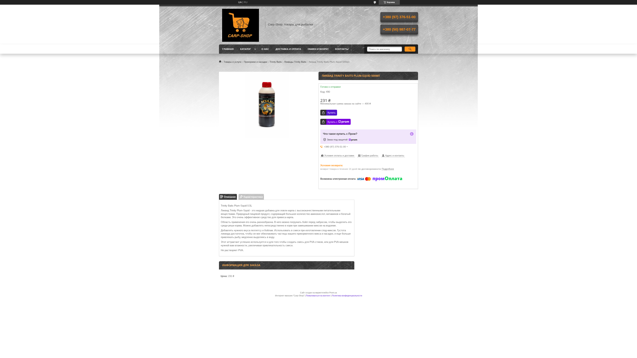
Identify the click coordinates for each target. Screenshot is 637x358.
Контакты (342, 49)
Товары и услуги (232, 61)
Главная (228, 49)
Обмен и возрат (318, 49)
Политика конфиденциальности (347, 296)
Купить (332, 112)
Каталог (245, 49)
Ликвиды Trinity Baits (295, 61)
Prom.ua (333, 293)
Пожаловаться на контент (318, 296)
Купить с (333, 121)
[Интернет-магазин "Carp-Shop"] (240, 24)
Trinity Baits (276, 61)
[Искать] (410, 49)
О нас (265, 49)
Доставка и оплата (288, 49)
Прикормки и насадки (255, 61)
